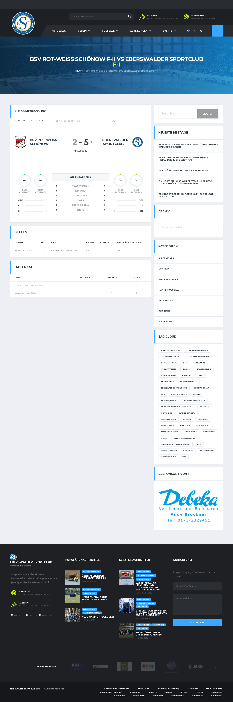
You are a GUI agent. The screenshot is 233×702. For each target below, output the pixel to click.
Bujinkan (164, 268)
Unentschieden (169, 451)
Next (222, 667)
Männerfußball (169, 290)
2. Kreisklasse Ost (171, 356)
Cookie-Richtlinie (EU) (168, 688)
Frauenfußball (168, 279)
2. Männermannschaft (199, 356)
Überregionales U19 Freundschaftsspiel (95, 598)
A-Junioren (216, 692)
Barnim (186, 369)
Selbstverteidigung (184, 438)
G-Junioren (119, 696)
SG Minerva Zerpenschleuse (175, 444)
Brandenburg (204, 369)
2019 (185, 363)
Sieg (199, 444)
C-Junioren (216, 696)
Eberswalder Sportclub (174, 388)
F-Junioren (158, 696)
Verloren (188, 451)
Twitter (33, 615)
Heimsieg (187, 419)
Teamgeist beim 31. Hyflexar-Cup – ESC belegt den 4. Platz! (186, 195)
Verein (82, 30)
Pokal (164, 438)
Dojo (200, 375)
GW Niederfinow (186, 413)
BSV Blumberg (168, 375)
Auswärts (199, 363)
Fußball (204, 407)
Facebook (19, 615)
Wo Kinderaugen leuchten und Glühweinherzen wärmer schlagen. (188, 145)
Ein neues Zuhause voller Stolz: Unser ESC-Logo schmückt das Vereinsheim (186, 182)
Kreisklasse (167, 426)
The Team (164, 311)
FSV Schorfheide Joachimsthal (177, 407)
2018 (174, 363)
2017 (163, 363)
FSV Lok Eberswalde (194, 400)
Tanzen (199, 692)
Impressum (143, 688)
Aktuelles (59, 30)
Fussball (108, 30)
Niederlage (209, 432)
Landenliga (202, 426)
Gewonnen (166, 413)
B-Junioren (135, 692)
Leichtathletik (214, 688)
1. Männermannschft (197, 350)
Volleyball (166, 321)
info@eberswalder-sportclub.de (163, 18)
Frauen (197, 394)
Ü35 (184, 457)
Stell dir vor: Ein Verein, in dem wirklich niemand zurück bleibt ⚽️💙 (183, 158)
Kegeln (168, 692)
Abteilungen (138, 30)
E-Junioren (197, 696)
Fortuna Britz (179, 394)
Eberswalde (167, 382)
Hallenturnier (168, 419)
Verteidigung (207, 451)
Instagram (47, 615)
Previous (216, 667)
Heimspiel (203, 419)
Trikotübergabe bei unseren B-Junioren (183, 170)
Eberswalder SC (188, 382)
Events (167, 30)
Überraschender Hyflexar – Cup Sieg (94, 576)
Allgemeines (166, 258)
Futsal (183, 692)
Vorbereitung (168, 457)
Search (208, 113)
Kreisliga (185, 426)
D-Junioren (192, 688)
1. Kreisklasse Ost (170, 350)
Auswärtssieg (168, 369)
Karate (153, 692)
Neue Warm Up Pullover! (98, 616)
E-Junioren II (177, 696)
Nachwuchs (166, 300)
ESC (163, 394)
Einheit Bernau (201, 388)
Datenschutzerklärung (117, 688)
